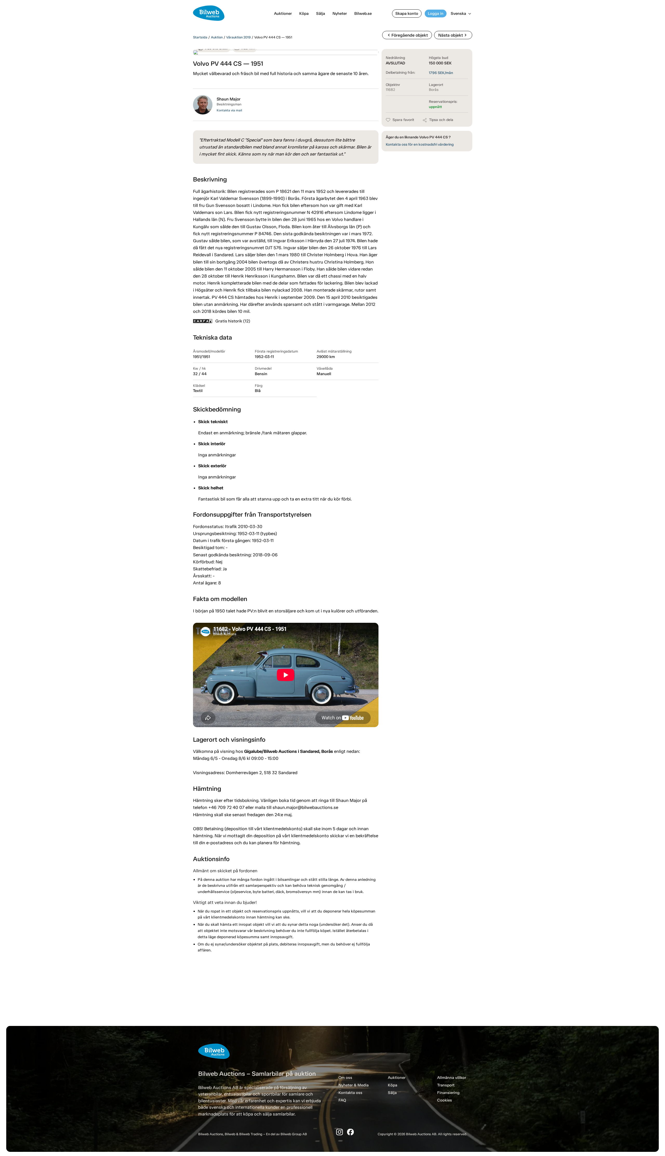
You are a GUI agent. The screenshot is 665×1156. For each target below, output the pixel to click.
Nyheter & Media (353, 1085)
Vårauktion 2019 (238, 37)
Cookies (444, 1100)
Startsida (200, 37)
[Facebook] (350, 1132)
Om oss (345, 1077)
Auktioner (283, 13)
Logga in (435, 13)
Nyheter (339, 13)
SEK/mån (441, 73)
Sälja (320, 13)
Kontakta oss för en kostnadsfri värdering (420, 144)
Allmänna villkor (451, 1077)
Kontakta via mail (229, 110)
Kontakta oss (350, 1092)
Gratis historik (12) (232, 321)
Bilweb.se (363, 13)
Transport (446, 1085)
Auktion (217, 37)
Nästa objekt (453, 35)
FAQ (342, 1100)
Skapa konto (406, 13)
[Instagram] (339, 1132)
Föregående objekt (407, 35)
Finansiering (448, 1092)
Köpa (304, 13)
